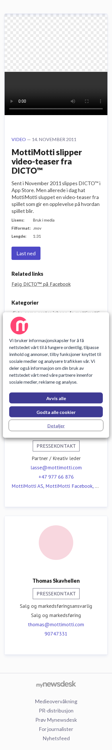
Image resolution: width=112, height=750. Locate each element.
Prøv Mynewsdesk (56, 720)
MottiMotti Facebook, (70, 486)
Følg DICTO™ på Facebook (41, 284)
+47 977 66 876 (56, 476)
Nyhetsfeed (56, 738)
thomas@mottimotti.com (56, 624)
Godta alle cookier (56, 412)
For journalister (56, 729)
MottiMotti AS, (28, 486)
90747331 (56, 633)
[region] (56, 375)
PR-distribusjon (56, 710)
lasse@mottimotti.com (56, 467)
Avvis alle (56, 398)
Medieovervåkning (56, 701)
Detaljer (56, 425)
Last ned (26, 253)
